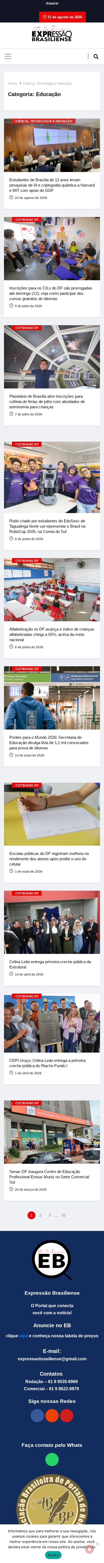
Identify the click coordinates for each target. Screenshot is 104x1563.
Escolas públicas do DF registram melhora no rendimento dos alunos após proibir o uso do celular (49, 858)
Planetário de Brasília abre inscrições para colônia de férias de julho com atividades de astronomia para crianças (47, 401)
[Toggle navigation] (8, 56)
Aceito (53, 1555)
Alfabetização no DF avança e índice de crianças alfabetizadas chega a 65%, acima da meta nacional (51, 634)
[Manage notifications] (89, 1549)
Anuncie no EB (52, 1325)
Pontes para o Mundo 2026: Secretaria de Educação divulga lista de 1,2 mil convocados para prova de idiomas (49, 742)
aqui (23, 1336)
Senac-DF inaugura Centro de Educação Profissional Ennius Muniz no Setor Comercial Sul (49, 1176)
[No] (97, 1543)
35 (63, 1215)
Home (12, 83)
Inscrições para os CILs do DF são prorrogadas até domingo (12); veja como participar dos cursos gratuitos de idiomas (50, 293)
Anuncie (52, 3)
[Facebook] (37, 1415)
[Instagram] (52, 1415)
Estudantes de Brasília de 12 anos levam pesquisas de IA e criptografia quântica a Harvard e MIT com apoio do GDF (52, 185)
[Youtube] (66, 1415)
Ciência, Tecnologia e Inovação (47, 83)
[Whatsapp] (52, 1459)
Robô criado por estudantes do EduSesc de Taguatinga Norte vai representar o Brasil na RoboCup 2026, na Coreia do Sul (47, 526)
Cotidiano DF (27, 219)
